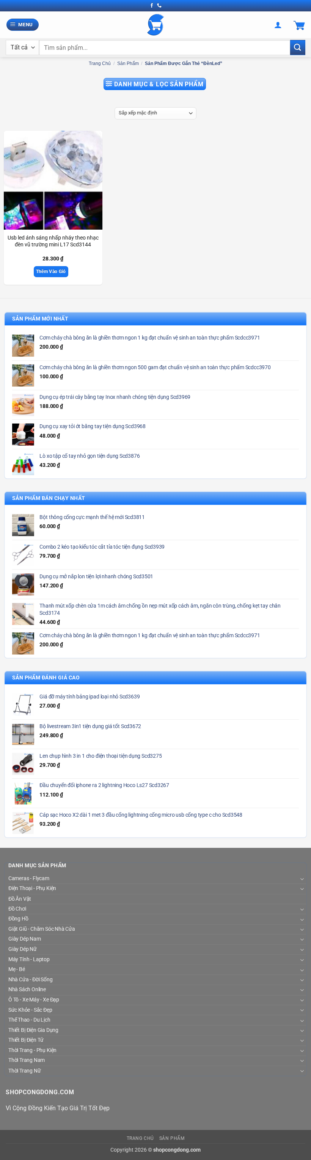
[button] (22, 25)
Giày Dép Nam (24, 939)
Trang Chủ (140, 1138)
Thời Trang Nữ (24, 1071)
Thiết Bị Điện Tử (26, 1040)
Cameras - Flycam (28, 879)
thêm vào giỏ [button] (51, 271)
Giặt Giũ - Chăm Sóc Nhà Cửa (41, 929)
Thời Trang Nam (26, 1060)
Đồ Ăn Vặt (19, 899)
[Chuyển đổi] (301, 879)
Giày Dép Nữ (22, 949)
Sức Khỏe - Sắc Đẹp (30, 1010)
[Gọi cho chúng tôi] (159, 5)
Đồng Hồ (18, 919)
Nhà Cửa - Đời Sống (30, 980)
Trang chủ (100, 63)
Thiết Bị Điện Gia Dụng (33, 1030)
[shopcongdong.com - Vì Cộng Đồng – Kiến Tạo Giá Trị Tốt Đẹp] (155, 24)
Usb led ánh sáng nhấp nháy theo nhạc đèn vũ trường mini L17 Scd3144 (53, 241)
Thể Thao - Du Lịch (29, 1020)
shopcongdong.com (177, 1150)
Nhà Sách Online (27, 990)
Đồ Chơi (17, 909)
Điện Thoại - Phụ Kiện (32, 888)
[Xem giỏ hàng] (299, 24)
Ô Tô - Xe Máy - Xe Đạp (33, 1000)
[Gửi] (297, 47)
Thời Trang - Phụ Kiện (32, 1050)
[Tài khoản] (278, 24)
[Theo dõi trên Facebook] (151, 5)
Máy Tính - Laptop (29, 960)
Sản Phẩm (128, 63)
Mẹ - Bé (16, 969)
